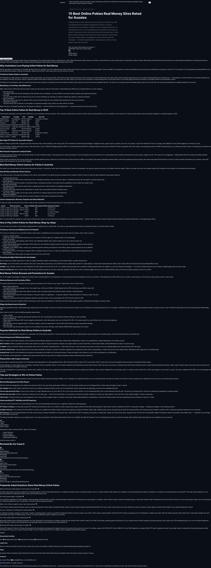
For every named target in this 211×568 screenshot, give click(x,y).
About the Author (11, 546)
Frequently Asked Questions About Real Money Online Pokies (53, 62)
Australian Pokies (78, 1)
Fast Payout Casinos (75, 3)
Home (71, 1)
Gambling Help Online (10, 539)
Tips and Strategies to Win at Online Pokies (20, 62)
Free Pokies (112, 1)
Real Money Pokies (102, 1)
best (59, 334)
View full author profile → (8, 440)
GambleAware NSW (41, 539)
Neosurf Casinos (87, 3)
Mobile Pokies (138, 1)
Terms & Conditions (42, 546)
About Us (3, 546)
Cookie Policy (31, 546)
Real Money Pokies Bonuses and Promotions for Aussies (161, 60)
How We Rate (65, 546)
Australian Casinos (90, 1)
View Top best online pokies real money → (81, 47)
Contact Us (87, 546)
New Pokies (119, 1)
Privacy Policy (21, 546)
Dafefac (62, 2)
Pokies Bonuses (129, 1)
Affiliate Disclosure (54, 546)
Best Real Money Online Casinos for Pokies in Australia (88, 60)
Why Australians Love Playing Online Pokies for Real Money (19, 60)
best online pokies (135, 114)
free (21, 89)
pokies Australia (123, 78)
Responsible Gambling (26, 539)
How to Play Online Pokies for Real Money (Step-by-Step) (124, 60)
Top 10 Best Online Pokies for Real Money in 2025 (54, 60)
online (34, 233)
